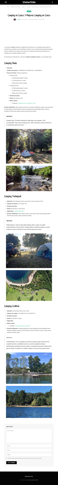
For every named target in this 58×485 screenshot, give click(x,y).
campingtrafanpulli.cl (19, 211)
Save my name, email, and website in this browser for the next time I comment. (25, 458)
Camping (29, 11)
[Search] (52, 2)
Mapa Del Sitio (29, 476)
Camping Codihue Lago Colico (22, 326)
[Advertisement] (29, 35)
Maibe (19, 19)
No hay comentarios (34, 19)
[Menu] (6, 2)
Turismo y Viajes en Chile (33, 480)
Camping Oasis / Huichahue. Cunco (27, 103)
